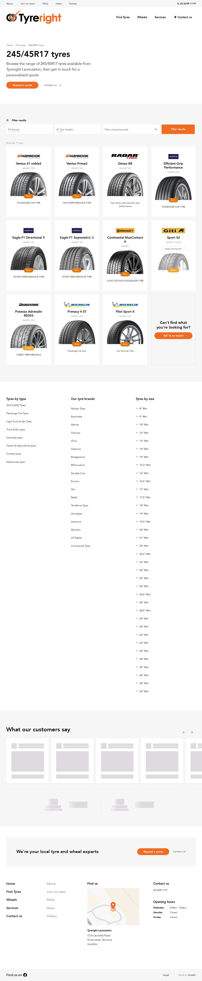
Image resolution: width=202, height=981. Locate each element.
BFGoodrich (78, 465)
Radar (74, 497)
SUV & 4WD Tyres (16, 405)
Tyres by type (16, 399)
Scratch (192, 975)
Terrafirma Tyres (79, 505)
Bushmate (76, 417)
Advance (76, 449)
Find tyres (21, 45)
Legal (166, 975)
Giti (73, 489)
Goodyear (76, 513)
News (59, 3)
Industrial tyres (14, 438)
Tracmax (75, 433)
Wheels (142, 17)
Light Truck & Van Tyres (19, 421)
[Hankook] (29, 131)
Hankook (76, 521)
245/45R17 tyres (36, 45)
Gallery (73, 3)
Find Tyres (123, 17)
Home (10, 45)
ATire (74, 441)
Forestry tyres (13, 454)
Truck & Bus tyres (15, 429)
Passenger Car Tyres (17, 413)
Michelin (76, 530)
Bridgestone (78, 457)
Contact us (185, 17)
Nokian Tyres (78, 408)
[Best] (77, 131)
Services (160, 17)
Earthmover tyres (15, 462)
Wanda (75, 425)
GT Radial (76, 538)
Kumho (75, 481)
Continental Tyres (80, 546)
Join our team (27, 3)
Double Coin (78, 473)
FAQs (45, 3)
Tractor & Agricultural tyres (21, 446)
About (9, 3)
